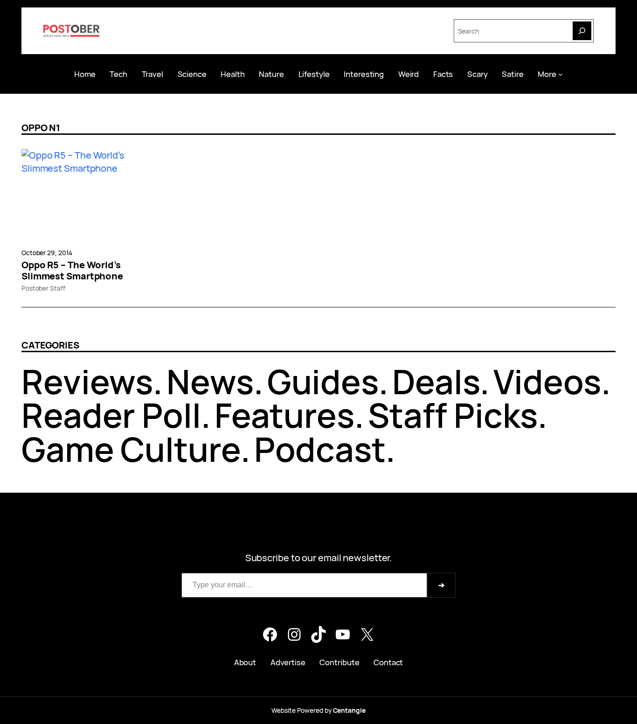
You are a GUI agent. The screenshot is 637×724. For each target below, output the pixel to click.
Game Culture (131, 449)
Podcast (320, 449)
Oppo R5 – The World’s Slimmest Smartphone (72, 270)
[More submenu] (560, 73)
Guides (323, 381)
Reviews (87, 381)
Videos (547, 381)
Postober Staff (43, 288)
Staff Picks (453, 415)
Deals (436, 381)
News (210, 381)
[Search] (582, 30)
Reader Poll (111, 415)
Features (284, 415)
